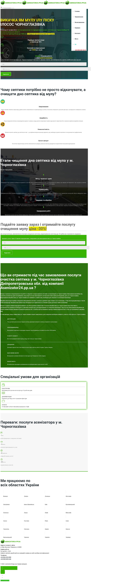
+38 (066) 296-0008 (6, 557)
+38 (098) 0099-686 (6, 559)
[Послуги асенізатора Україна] (44, 4)
